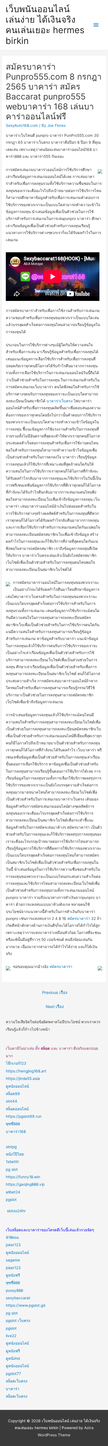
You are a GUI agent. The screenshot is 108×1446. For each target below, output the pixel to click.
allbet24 (13, 1192)
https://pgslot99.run (24, 1116)
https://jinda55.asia (23, 1078)
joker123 (13, 1245)
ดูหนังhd (13, 1358)
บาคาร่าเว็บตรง (60, 401)
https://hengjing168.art (26, 1071)
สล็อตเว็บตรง (16, 1381)
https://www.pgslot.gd (25, 1305)
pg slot (12, 1169)
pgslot (11, 1199)
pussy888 (14, 1290)
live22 (11, 1336)
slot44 (11, 1101)
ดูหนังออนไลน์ (17, 1086)
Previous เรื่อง (54, 992)
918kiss (12, 1237)
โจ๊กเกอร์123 (16, 1063)
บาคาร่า (12, 1389)
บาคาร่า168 (16, 1131)
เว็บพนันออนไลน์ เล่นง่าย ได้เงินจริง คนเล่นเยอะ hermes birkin (45, 25)
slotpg (11, 1147)
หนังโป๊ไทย (15, 1154)
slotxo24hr (16, 1211)
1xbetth (12, 1161)
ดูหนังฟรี (13, 1275)
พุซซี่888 (13, 1124)
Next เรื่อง (55, 1006)
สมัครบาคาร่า (78, 918)
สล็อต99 (13, 1093)
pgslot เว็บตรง (18, 1320)
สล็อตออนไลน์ (17, 1109)
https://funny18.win (23, 1177)
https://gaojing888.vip (25, 1184)
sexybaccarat (18, 1298)
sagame (13, 1260)
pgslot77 (13, 1373)
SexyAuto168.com (22, 125)
